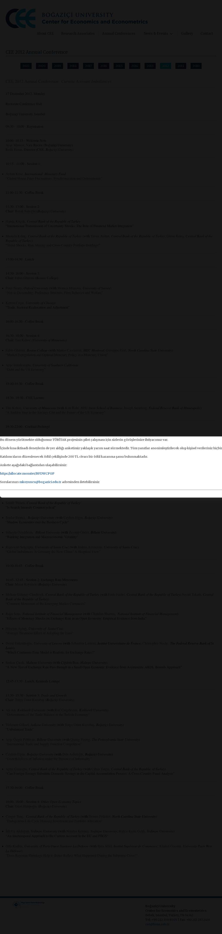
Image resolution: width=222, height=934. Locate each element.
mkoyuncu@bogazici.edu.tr (40, 482)
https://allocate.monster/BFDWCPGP (27, 473)
